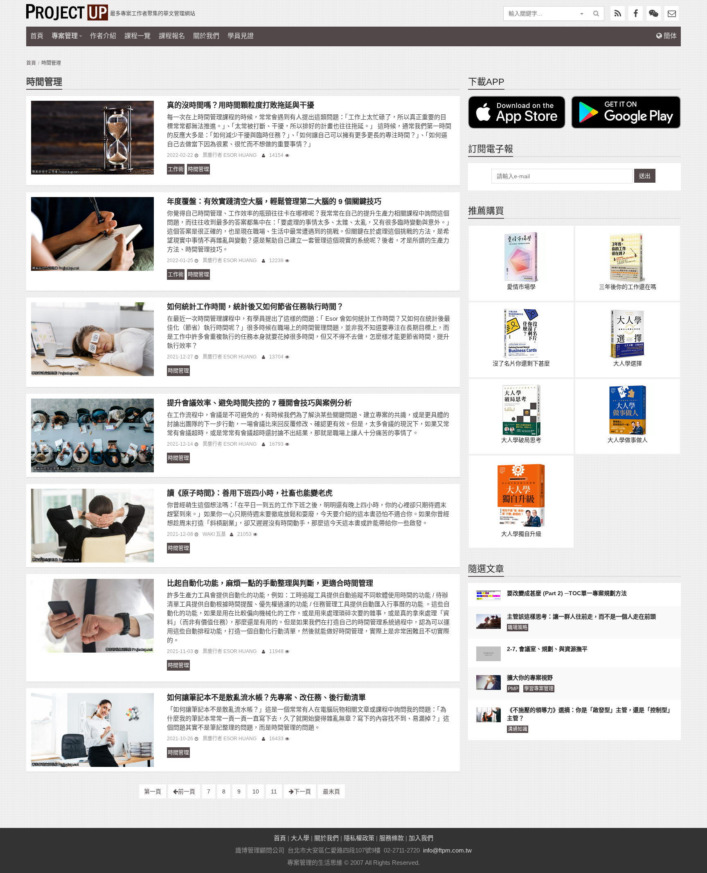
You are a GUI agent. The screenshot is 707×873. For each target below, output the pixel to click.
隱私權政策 (359, 837)
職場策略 (517, 627)
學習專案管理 (539, 689)
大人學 (300, 837)
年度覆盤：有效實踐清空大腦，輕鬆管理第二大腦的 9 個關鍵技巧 (274, 201)
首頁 (36, 35)
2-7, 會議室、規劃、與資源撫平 (547, 649)
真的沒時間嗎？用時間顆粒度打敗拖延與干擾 (240, 105)
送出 (645, 175)
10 (255, 791)
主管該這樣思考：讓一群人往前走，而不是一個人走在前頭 (581, 616)
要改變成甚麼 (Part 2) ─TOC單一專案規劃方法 (567, 593)
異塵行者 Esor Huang (230, 155)
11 (274, 791)
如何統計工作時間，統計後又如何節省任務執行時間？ (255, 307)
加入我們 (421, 837)
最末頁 (331, 791)
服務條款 (391, 837)
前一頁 (186, 791)
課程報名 (172, 35)
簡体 (669, 35)
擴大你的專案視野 (530, 677)
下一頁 (302, 791)
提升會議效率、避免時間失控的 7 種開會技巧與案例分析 (259, 403)
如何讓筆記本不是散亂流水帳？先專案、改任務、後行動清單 (266, 698)
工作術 (176, 169)
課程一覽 (137, 35)
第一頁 (152, 791)
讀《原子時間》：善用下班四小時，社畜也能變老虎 (250, 493)
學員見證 (240, 35)
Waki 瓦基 (214, 534)
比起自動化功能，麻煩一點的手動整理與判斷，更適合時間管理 (270, 583)
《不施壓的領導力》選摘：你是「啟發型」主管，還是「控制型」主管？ (588, 714)
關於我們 (206, 35)
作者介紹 (103, 35)
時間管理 (198, 169)
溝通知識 (517, 729)
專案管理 (65, 35)
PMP (513, 689)
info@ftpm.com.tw (447, 850)
